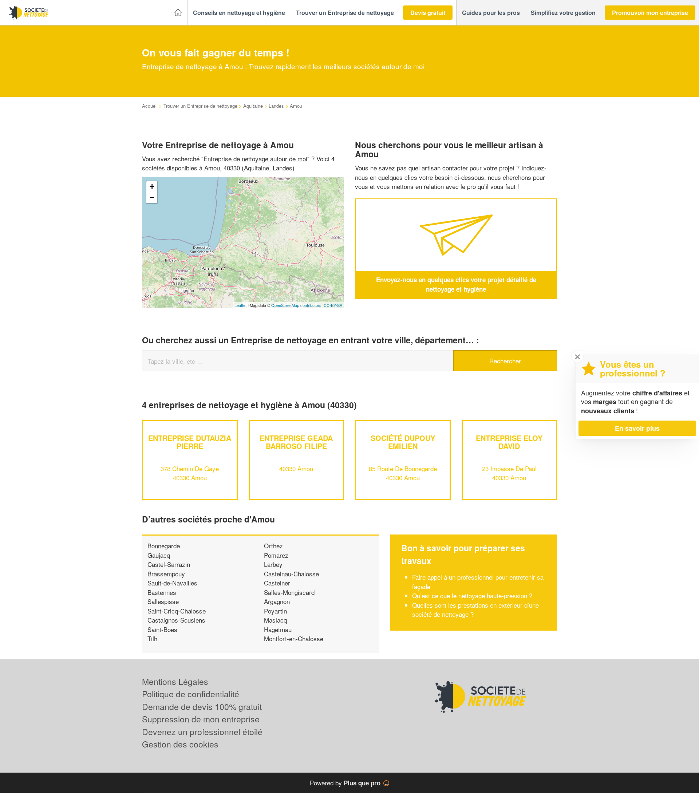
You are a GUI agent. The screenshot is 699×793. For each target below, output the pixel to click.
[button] (239, 13)
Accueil (150, 105)
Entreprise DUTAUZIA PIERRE (189, 442)
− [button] (152, 197)
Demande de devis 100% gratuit (202, 707)
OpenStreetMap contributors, (297, 305)
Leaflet (240, 305)
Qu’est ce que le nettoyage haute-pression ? (472, 595)
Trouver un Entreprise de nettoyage (200, 105)
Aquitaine (253, 105)
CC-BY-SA (333, 305)
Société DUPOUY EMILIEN (403, 442)
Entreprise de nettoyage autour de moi (255, 158)
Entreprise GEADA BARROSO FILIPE (296, 442)
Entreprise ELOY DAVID (509, 442)
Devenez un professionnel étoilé (202, 732)
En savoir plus (637, 428)
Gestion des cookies (180, 744)
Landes (276, 105)
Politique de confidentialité (190, 694)
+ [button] (152, 186)
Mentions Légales (175, 681)
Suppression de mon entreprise (201, 719)
